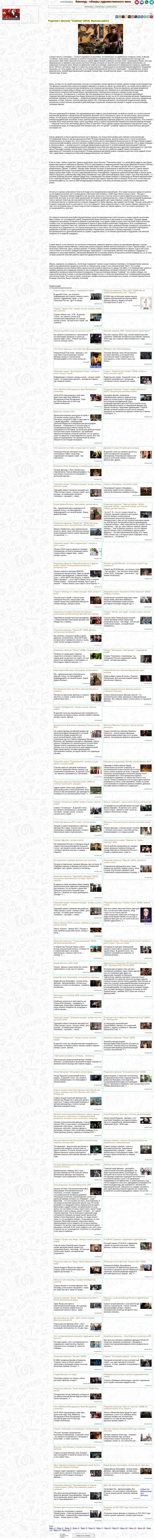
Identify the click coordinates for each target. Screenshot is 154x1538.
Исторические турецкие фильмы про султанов (75, 860)
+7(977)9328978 (66, 2)
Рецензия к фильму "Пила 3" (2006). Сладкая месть (77, 650)
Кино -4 (76, 1528)
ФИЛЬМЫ (88, 7)
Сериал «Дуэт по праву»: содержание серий (74, 290)
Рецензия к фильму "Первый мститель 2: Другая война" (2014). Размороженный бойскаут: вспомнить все (76, 565)
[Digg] (129, 16)
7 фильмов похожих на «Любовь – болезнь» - (74, 1056)
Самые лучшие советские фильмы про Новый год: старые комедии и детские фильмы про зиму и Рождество (77, 1092)
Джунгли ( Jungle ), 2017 (64, 412)
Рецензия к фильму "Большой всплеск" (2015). (125, 1072)
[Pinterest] (151, 16)
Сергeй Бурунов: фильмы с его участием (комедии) (127, 1114)
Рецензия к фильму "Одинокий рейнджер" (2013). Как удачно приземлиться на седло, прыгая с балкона (76, 878)
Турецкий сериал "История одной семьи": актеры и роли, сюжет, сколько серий (127, 942)
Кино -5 (84, 1528)
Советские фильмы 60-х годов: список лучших (75, 822)
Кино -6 (92, 1528)
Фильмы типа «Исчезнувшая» (117, 349)
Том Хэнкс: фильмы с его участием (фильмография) (77, 349)
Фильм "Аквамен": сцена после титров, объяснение (127, 802)
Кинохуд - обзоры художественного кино (105, 1)
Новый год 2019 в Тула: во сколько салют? (73, 331)
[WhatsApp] (145, 16)
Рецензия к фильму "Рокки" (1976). (119, 1038)
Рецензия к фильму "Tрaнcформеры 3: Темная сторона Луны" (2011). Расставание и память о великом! (75, 1487)
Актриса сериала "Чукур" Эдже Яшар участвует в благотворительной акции (76, 1299)
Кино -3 (68, 1528)
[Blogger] (126, 16)
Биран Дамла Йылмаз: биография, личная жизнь (76, 504)
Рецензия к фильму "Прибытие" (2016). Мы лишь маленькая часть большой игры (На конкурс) (76, 524)
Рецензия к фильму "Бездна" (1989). (70, 1356)
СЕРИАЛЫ (100, 7)
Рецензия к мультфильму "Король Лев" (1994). (125, 1262)
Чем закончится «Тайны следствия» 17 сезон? (75, 448)
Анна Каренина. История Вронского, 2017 (72, 1185)
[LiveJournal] (135, 16)
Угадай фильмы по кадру (65, 1374)
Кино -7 (100, 1528)
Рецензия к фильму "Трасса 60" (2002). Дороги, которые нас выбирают (75, 631)
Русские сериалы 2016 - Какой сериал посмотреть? (127, 331)
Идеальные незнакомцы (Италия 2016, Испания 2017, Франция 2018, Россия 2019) (125, 964)
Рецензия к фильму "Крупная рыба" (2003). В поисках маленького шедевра (74, 783)
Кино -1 (52, 1528)
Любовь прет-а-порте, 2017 (116, 1165)
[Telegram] (148, 16)
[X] (123, 16)
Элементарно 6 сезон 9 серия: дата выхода (73, 1507)
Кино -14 (57, 1530)
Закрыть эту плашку (83, 1536)
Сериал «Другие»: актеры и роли (69, 840)
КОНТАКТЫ (111, 7)
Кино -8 (108, 1528)
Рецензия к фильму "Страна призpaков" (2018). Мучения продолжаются (75, 942)
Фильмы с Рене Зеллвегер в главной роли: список (77, 466)
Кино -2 (60, 1528)
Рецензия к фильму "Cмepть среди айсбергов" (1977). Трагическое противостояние (125, 390)
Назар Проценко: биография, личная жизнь (73, 1072)
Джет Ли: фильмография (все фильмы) (121, 1485)
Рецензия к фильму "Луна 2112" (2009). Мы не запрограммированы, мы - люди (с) (124, 292)
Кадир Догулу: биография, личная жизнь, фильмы (76, 977)
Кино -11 (132, 1528)
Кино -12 (141, 1528)
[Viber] (142, 16)
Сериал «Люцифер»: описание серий (121, 484)
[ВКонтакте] (116, 16)
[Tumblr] (139, 16)
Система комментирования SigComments (60, 287)
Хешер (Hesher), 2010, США (66, 963)
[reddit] (132, 16)
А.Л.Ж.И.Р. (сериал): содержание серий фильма (125, 1239)
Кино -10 (123, 1528)
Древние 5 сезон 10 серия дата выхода (121, 448)
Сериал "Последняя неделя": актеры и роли (124, 1356)
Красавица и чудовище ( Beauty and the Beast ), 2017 (127, 762)
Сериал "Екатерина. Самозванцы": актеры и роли (76, 1429)
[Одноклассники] (120, 16)
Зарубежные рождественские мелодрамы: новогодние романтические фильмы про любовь (76, 613)
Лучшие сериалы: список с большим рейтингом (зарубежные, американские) (125, 1141)
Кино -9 (115, 1528)
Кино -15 (66, 1530)
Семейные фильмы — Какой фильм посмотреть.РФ (127, 1336)
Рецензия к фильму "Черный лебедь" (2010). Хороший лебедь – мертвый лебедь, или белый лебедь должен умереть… (125, 506)
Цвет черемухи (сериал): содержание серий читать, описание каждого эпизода (77, 1466)
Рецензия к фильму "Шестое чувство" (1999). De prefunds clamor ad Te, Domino (125, 1408)
